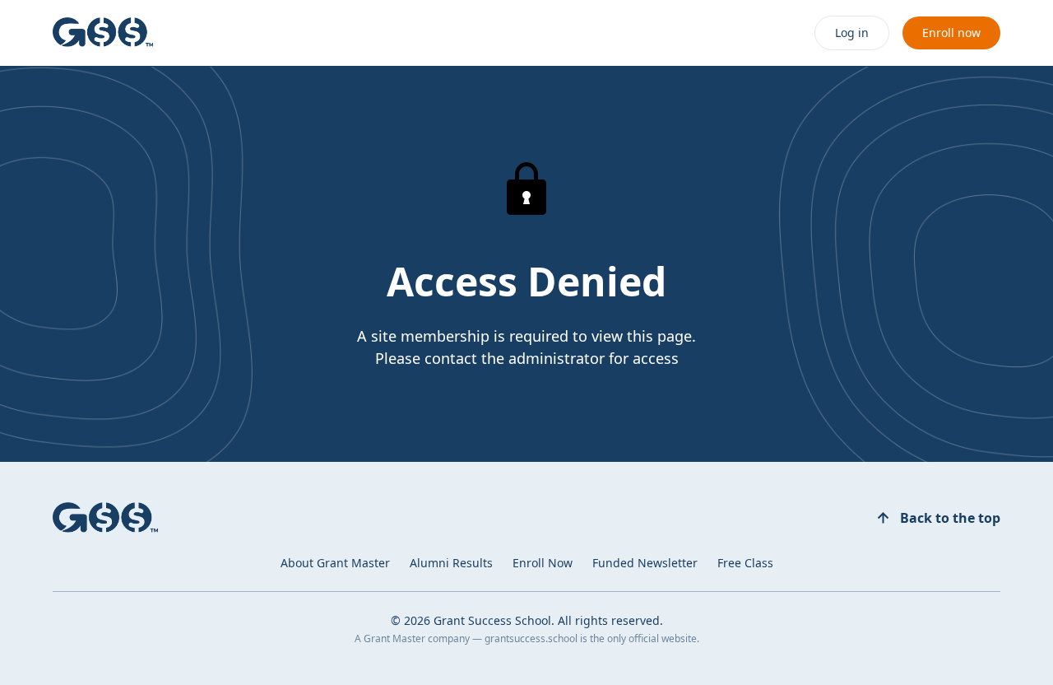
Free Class (745, 563)
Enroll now (951, 32)
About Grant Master (335, 563)
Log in (852, 32)
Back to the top (950, 518)
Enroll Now (543, 563)
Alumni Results (451, 563)
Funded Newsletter (645, 563)
